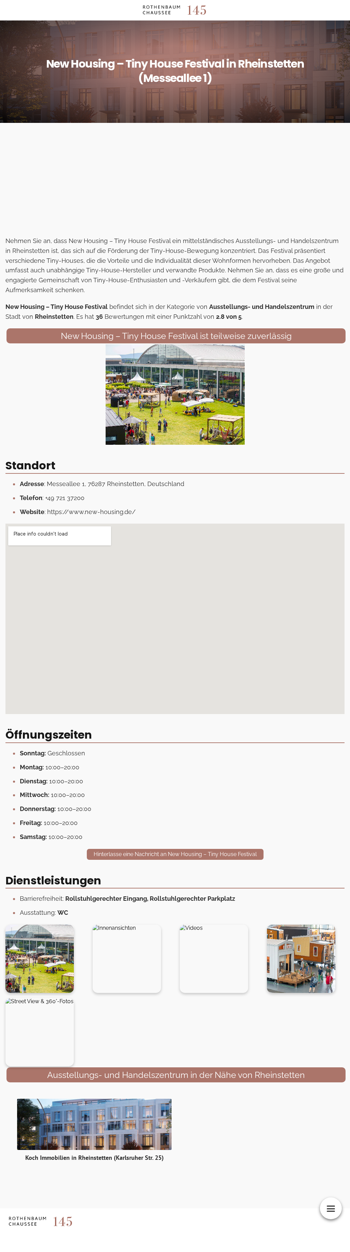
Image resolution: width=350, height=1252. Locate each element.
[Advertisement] (175, 181)
